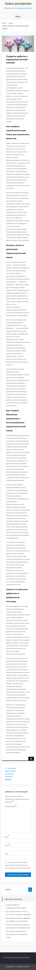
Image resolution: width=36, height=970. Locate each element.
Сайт (7, 854)
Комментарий (10, 806)
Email (7, 845)
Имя (6, 837)
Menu (18, 16)
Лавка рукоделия (18, 3)
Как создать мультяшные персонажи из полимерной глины (16, 934)
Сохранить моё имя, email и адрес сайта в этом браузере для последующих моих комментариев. (17, 865)
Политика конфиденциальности (16, 957)
